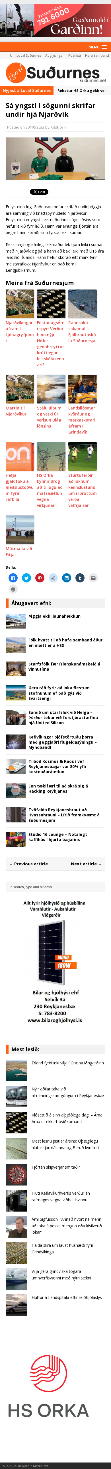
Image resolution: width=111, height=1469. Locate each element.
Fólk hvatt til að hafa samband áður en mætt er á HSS (65, 642)
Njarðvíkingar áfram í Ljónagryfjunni (20, 331)
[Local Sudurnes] (55, 72)
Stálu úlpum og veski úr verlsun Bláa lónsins (49, 417)
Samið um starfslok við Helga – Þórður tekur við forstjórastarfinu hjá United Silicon (63, 717)
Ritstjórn (58, 127)
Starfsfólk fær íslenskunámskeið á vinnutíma (64, 666)
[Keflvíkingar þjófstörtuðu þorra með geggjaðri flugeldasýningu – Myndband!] (16, 746)
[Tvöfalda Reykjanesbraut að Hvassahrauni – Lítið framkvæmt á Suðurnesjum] (16, 819)
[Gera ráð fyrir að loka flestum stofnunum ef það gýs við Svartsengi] (16, 697)
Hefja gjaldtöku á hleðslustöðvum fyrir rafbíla (20, 487)
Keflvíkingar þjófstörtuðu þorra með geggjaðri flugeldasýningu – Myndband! (62, 742)
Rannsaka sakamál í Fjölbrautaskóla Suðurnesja (82, 331)
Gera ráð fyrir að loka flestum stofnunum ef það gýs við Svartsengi (59, 693)
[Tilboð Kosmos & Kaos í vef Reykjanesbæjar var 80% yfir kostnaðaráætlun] (16, 770)
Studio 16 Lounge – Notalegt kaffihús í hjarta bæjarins (57, 837)
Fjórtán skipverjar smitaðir (56, 1167)
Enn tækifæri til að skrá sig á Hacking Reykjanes (58, 788)
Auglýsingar (54, 55)
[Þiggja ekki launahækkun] (16, 625)
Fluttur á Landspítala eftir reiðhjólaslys (67, 1297)
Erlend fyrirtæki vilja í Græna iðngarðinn (68, 1063)
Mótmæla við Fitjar (19, 551)
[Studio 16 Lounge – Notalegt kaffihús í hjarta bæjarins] (16, 843)
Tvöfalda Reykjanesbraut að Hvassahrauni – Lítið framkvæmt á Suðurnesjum (64, 815)
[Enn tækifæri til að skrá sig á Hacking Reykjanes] (16, 795)
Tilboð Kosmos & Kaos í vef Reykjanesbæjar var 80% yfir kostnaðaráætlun (57, 766)
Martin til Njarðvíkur (16, 411)
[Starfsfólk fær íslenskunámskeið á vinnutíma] (16, 673)
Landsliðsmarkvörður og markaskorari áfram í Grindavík (81, 420)
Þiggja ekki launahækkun (54, 616)
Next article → (86, 864)
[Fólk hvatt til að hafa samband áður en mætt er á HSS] (16, 649)
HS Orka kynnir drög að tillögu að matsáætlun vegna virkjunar (50, 490)
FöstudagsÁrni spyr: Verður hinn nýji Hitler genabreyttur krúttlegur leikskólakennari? (51, 343)
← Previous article (28, 864)
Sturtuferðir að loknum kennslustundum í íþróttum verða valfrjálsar (82, 490)
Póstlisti (74, 55)
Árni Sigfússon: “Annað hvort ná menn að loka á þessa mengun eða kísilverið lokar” (67, 1225)
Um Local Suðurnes (25, 55)
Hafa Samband (97, 55)
